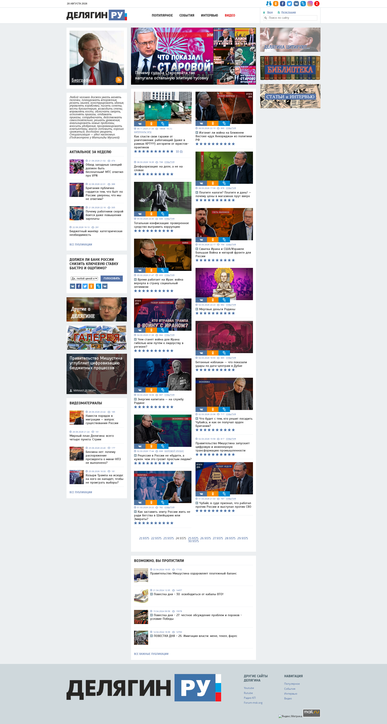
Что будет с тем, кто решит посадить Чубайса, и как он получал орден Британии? (224, 422)
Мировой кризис (174, 451)
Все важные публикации (151, 654)
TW (85, 286)
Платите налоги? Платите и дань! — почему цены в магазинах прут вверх (223, 194)
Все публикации (81, 244)
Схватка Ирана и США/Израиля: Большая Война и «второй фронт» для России (223, 252)
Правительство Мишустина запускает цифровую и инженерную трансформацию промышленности (223, 446)
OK (91, 286)
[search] (265, 18)
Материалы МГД (142, 132)
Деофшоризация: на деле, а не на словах (158, 168)
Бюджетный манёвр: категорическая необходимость (96, 233)
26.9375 (205, 538)
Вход (270, 12)
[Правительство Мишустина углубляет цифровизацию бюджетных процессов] (97, 374)
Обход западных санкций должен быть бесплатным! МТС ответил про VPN (104, 170)
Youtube (249, 688)
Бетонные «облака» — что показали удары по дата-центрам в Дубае (221, 364)
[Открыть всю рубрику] (290, 40)
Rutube (248, 693)
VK (72, 286)
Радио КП (250, 698)
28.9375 (230, 538)
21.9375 (144, 538)
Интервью (209, 15)
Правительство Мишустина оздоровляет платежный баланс (193, 573)
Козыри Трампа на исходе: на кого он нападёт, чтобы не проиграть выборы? (105, 478)
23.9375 (168, 538)
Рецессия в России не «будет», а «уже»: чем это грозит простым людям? (162, 457)
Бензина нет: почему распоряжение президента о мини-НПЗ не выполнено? (103, 457)
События (186, 15)
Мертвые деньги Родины (217, 309)
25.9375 (193, 538)
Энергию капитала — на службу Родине (159, 401)
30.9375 (193, 541)
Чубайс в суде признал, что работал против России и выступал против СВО (223, 505)
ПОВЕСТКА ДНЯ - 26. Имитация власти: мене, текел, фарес (195, 636)
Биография (82, 80)
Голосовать (112, 278)
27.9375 (218, 538)
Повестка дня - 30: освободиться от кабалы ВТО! (189, 594)
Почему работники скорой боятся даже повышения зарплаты (104, 215)
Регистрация (288, 12)
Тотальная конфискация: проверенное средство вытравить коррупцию (161, 225)
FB (78, 286)
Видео (230, 15)
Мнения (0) (104, 286)
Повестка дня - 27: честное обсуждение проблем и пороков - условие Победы (196, 617)
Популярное (162, 15)
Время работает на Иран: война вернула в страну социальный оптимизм (158, 283)
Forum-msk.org (253, 702)
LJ (98, 286)
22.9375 (156, 538)
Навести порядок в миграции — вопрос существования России (102, 419)
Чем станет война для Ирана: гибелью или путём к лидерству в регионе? (158, 343)
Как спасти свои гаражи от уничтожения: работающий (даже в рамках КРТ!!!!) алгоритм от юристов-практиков (161, 142)
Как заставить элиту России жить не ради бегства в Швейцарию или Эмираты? (162, 515)
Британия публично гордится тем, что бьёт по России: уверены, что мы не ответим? (104, 193)
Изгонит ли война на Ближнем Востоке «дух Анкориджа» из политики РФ (224, 136)
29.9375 (242, 538)
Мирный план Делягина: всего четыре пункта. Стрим (92, 437)
